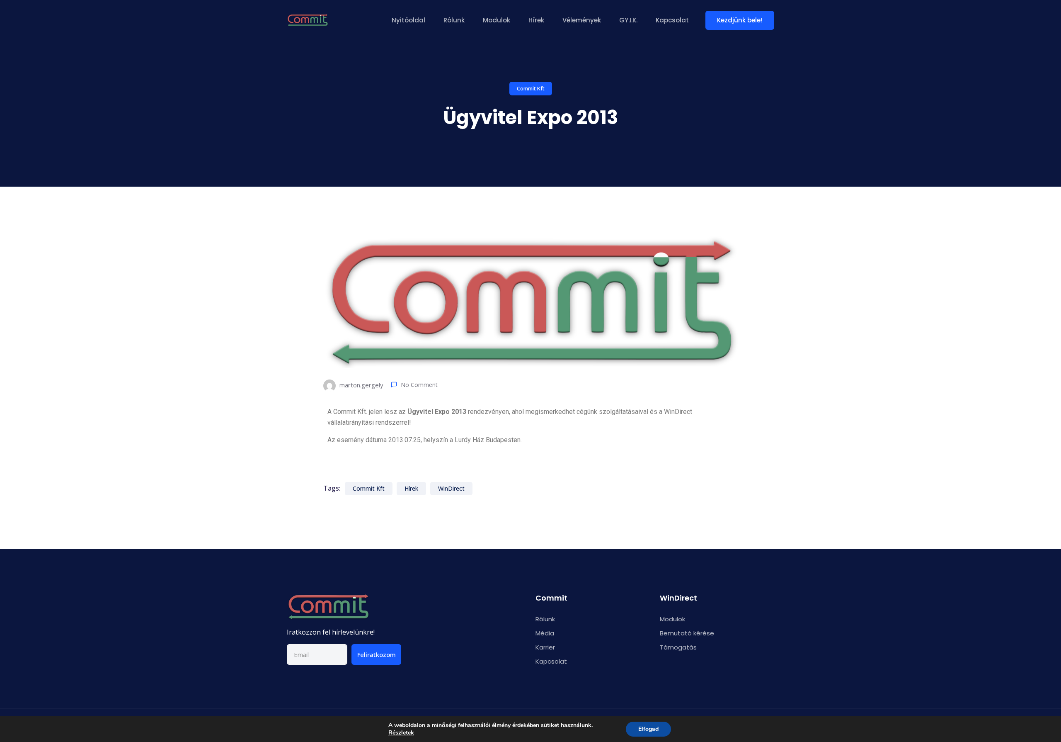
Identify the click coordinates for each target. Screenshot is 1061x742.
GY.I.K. (628, 20)
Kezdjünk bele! (740, 20)
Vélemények (581, 20)
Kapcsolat (672, 20)
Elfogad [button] (648, 729)
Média (544, 633)
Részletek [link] (401, 733)
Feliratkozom (376, 654)
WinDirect (451, 488)
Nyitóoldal (408, 20)
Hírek (536, 20)
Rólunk (454, 20)
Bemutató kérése (687, 633)
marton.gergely (360, 385)
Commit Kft (531, 88)
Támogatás (678, 647)
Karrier (545, 647)
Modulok (496, 20)
